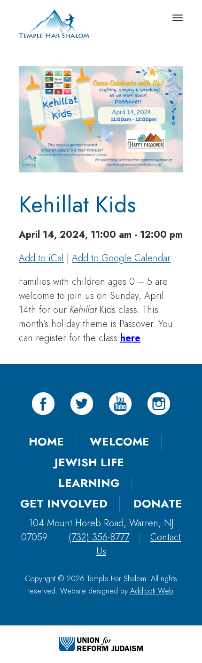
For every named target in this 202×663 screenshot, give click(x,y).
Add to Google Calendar (121, 258)
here (130, 338)
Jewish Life (89, 462)
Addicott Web (151, 590)
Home (46, 441)
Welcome (119, 441)
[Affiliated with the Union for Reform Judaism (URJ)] (101, 643)
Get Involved (64, 503)
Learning (89, 483)
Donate (157, 503)
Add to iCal (41, 258)
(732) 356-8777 (99, 537)
